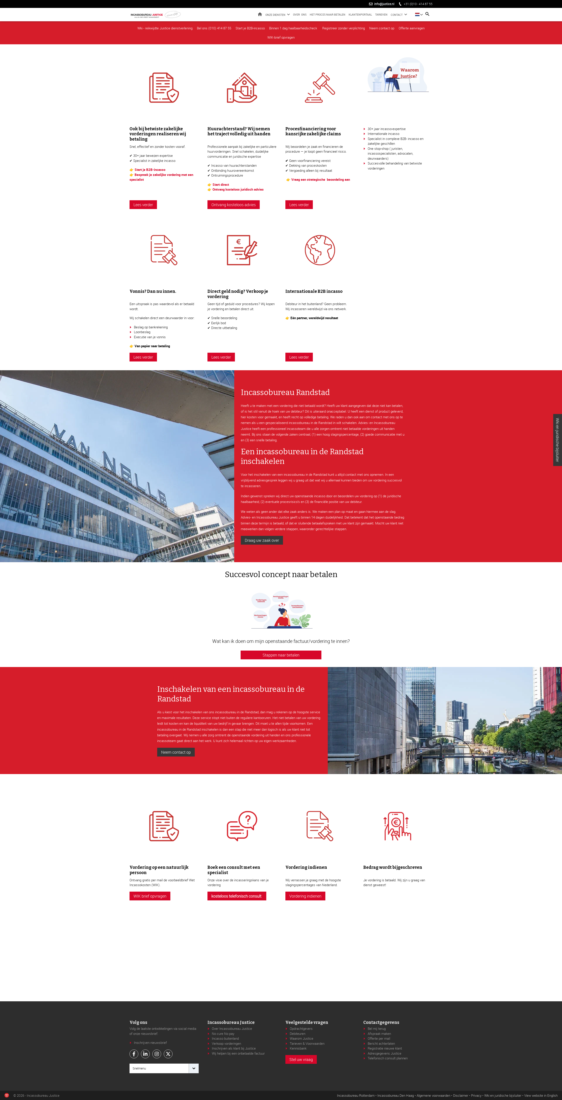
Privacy (476, 1095)
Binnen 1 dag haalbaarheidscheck (293, 28)
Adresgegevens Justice (384, 1053)
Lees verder (143, 204)
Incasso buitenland (225, 1038)
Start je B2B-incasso (250, 28)
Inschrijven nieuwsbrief (150, 1042)
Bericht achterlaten (381, 1043)
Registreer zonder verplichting (343, 28)
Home (260, 14)
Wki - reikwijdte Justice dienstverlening (165, 28)
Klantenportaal (360, 14)
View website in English (541, 1095)
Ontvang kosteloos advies (233, 204)
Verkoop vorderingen (226, 1043)
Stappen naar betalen (281, 655)
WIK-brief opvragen (281, 37)
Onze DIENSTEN (275, 14)
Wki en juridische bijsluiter (557, 440)
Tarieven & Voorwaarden (307, 1043)
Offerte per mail (379, 1038)
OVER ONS (299, 14)
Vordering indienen (305, 896)
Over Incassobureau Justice (232, 1028)
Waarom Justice (301, 1038)
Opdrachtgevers (301, 1028)
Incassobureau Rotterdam (356, 1095)
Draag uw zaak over (262, 540)
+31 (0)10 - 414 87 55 (418, 4)
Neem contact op (381, 28)
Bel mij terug (377, 1028)
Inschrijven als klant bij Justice (234, 1048)
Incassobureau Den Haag (395, 1095)
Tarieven (381, 14)
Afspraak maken (379, 1033)
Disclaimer (460, 1095)
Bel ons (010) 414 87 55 (214, 28)
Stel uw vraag (301, 1059)
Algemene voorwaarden (433, 1095)
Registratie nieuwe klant (385, 1048)
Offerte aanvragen (412, 28)
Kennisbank (298, 1048)
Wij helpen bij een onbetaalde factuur (238, 1053)
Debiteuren (297, 1033)
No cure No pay (223, 1033)
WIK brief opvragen (149, 896)
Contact (397, 14)
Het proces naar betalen (327, 14)
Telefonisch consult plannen (388, 1058)
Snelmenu (139, 1068)
